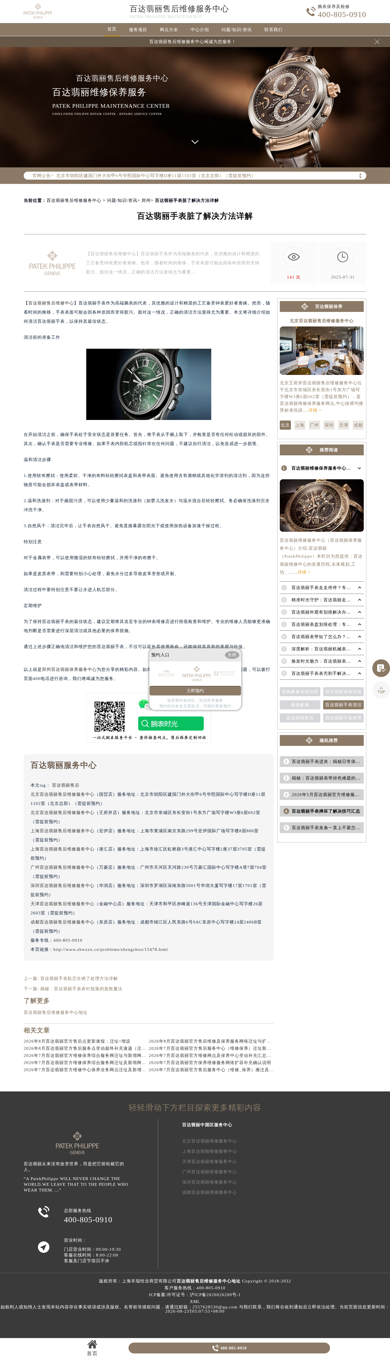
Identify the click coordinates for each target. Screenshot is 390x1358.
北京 (285, 425)
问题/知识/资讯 (237, 29)
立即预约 (195, 691)
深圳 (329, 425)
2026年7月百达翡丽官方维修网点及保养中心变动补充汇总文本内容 (217, 1055)
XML (195, 1301)
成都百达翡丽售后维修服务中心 (63, 922)
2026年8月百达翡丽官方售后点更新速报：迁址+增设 (77, 1041)
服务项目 (138, 29)
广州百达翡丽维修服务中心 (209, 1172)
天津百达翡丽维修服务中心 (209, 1161)
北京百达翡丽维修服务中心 (209, 1141)
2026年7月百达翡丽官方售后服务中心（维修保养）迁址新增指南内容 (219, 1048)
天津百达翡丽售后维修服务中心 (63, 904)
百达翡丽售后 (65, 785)
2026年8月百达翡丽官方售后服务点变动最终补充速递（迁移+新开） (93, 1048)
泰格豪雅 (300, 705)
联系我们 (273, 29)
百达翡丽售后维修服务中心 (179, 8)
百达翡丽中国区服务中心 (207, 1124)
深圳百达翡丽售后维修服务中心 (63, 885)
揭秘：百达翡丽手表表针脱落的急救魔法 (81, 988)
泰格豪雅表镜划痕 (300, 691)
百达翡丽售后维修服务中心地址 (56, 1012)
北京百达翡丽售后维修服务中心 (63, 794)
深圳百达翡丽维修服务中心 (209, 1182)
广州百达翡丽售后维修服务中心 (63, 867)
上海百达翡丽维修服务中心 (209, 1151)
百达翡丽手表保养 (343, 718)
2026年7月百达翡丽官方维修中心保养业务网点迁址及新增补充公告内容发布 (101, 1069)
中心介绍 (200, 29)
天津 (343, 425)
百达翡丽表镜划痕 (343, 691)
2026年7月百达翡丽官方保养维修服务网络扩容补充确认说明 (210, 1062)
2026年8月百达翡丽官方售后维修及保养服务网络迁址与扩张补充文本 (219, 1041)
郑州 (146, 200)
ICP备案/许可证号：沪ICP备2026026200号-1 (195, 1294)
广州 (314, 425)
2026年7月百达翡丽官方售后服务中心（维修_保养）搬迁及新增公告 (218, 1069)
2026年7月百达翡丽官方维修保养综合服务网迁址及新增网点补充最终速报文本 (103, 1062)
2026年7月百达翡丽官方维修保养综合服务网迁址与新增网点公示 (89, 1055)
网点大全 (169, 29)
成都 (358, 425)
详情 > (314, 410)
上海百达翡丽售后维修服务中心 (63, 831)
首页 (111, 29)
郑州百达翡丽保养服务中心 (69, 669)
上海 (299, 425)
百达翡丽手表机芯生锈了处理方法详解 (79, 978)
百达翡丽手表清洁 (343, 705)
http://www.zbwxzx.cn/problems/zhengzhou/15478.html (110, 949)
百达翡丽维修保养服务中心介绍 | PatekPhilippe (340, 468)
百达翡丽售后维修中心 (51, 303)
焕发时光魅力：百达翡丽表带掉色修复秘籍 (335, 661)
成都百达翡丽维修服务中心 (209, 1192)
